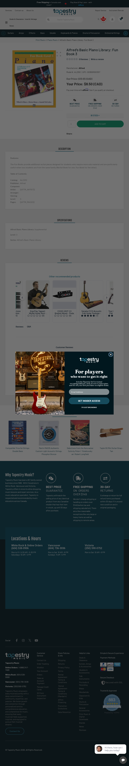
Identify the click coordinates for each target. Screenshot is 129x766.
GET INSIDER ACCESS (89, 400)
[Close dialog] (111, 354)
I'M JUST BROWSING (89, 407)
